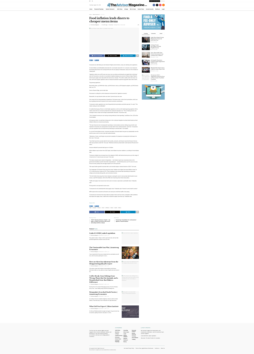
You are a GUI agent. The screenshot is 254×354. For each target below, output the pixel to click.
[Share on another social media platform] (137, 55)
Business (117, 332)
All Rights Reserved (100, 348)
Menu (119, 207)
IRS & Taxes (133, 9)
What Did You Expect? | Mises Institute (103, 306)
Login (163, 1)
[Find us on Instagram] (160, 5)
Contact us (157, 348)
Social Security (149, 9)
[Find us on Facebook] (154, 5)
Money (125, 341)
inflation (107, 207)
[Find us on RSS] (163, 5)
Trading (133, 339)
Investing (125, 330)
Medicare (157, 9)
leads (116, 207)
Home (90, 9)
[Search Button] (92, 1)
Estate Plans (141, 9)
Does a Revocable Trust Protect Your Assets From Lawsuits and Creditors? (157, 54)
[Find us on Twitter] (157, 5)
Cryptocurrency (118, 335)
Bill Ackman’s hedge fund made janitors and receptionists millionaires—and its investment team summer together (152, 332)
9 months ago (104, 24)
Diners (99, 207)
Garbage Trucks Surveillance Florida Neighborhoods (156, 46)
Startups (134, 335)
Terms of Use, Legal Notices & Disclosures (144, 348)
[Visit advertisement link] (153, 22)
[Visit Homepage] (127, 5)
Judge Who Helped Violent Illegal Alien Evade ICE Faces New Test (157, 39)
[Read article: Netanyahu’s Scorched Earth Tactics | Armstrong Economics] (130, 297)
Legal (163, 9)
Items (112, 207)
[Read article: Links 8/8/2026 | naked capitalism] (130, 238)
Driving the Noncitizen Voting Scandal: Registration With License (158, 62)
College (126, 9)
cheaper (94, 207)
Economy (102, 14)
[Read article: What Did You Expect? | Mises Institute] (130, 311)
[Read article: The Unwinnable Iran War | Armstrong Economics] (130, 253)
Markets (125, 338)
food (103, 207)
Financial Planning (98, 9)
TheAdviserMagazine (95, 24)
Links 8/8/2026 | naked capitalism (102, 233)
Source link (92, 202)
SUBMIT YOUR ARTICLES (154, 1)
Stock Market (135, 337)
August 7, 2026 (103, 265)
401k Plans (119, 9)
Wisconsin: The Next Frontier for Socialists (150, 338)
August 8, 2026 (103, 235)
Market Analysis (125, 336)
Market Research (110, 9)
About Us (163, 348)
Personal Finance (134, 331)
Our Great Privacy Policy (129, 348)
